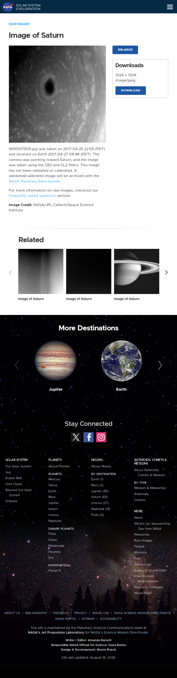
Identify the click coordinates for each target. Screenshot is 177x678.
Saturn (53, 509)
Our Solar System (18, 466)
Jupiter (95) (100, 491)
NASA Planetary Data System (34, 181)
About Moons (101, 466)
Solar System (17, 460)
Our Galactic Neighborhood (25, 17)
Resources (142, 534)
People (139, 546)
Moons (96, 460)
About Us (12, 613)
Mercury (54, 479)
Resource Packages (148, 587)
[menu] (170, 7)
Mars (52, 497)
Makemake (56, 545)
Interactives (142, 564)
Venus (53, 485)
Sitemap (88, 618)
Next (166, 272)
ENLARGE (125, 49)
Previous (10, 272)
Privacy (80, 613)
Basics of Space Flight (150, 570)
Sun (8, 472)
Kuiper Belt (14, 478)
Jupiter (56, 389)
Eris (51, 557)
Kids (137, 558)
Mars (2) (97, 485)
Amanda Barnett (100, 640)
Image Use (100, 613)
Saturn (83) (99, 497)
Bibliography (36, 613)
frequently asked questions (32, 196)
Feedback (61, 613)
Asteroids (141, 494)
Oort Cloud (14, 484)
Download (130, 90)
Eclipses (12, 501)
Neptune (54, 521)
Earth (121, 389)
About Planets (59, 466)
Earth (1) (97, 479)
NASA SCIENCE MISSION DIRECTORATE (142, 613)
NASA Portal (66, 618)
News (138, 517)
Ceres (52, 539)
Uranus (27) (100, 503)
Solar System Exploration (25, 7)
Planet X (54, 570)
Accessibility (111, 618)
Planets (55, 460)
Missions (140, 552)
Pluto (52, 533)
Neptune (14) (100, 509)
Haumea (54, 551)
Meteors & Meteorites (150, 488)
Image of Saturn (31, 299)
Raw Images (19, 24)
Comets (139, 500)
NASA (6, 7)
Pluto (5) (97, 515)
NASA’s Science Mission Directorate (119, 632)
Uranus (53, 515)
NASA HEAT (143, 593)
